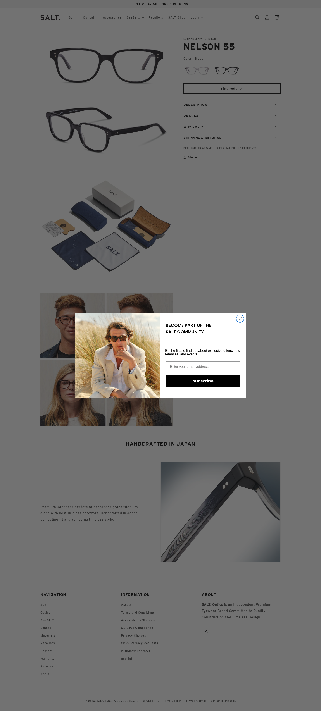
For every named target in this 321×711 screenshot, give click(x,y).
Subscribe (203, 381)
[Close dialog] (240, 318)
